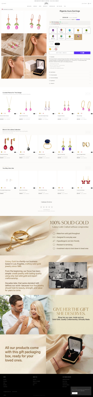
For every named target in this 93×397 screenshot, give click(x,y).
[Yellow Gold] (50, 49)
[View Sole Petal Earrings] (66, 180)
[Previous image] (1, 106)
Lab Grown (5, 386)
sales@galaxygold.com (7, 391)
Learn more (82, 390)
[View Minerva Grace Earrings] (28, 180)
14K (16, 113)
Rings (40, 6)
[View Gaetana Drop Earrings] (9, 144)
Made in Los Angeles (36, 381)
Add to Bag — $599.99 (61, 52)
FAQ (33, 384)
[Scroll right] (89, 93)
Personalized (52, 6)
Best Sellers (59, 6)
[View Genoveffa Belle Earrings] (47, 180)
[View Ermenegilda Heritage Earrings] (9, 180)
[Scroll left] (86, 93)
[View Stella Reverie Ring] (47, 144)
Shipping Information (66, 379)
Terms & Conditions (66, 384)
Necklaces (29, 6)
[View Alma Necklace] (28, 144)
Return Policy (65, 381)
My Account (65, 386)
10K (15, 113)
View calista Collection (8, 132)
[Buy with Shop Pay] (82, 52)
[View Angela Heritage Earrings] (28, 106)
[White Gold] (53, 49)
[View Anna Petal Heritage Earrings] (47, 106)
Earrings (35, 6)
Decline (79, 393)
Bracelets (45, 6)
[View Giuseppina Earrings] (66, 106)
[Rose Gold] (56, 49)
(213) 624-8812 (14, 391)
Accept (74, 393)
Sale (65, 6)
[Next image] (17, 106)
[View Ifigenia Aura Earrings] (66, 144)
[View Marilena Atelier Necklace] (9, 106)
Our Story (34, 379)
